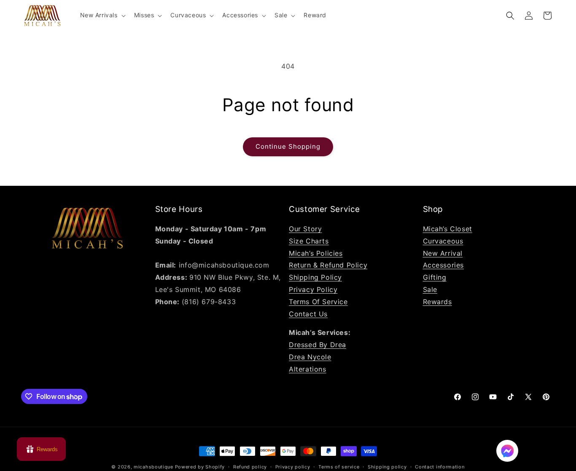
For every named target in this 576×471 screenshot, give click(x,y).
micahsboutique (153, 467)
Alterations (307, 369)
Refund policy (250, 467)
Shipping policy (387, 467)
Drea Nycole (310, 357)
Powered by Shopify (200, 467)
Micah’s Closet (447, 229)
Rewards (437, 301)
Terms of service (338, 467)
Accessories (443, 265)
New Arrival (443, 253)
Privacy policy (292, 467)
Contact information (439, 467)
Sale (430, 289)
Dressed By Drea (317, 344)
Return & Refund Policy (328, 265)
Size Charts (309, 241)
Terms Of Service (318, 301)
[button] (102, 15)
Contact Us (308, 314)
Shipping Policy (315, 277)
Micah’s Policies (316, 253)
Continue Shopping (288, 146)
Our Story (305, 229)
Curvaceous (443, 241)
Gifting (435, 277)
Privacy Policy (313, 289)
